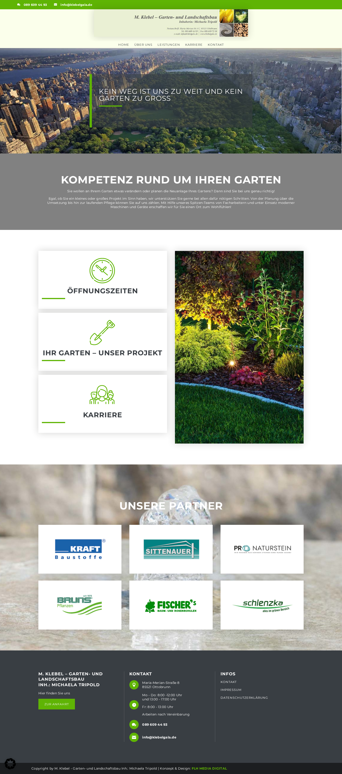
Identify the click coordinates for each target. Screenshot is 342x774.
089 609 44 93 (35, 5)
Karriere (194, 44)
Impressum (231, 690)
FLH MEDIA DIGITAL (209, 768)
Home (123, 44)
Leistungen (169, 44)
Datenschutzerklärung (244, 697)
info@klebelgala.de (76, 5)
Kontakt (216, 44)
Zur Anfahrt (56, 704)
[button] (10, 764)
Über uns (143, 44)
